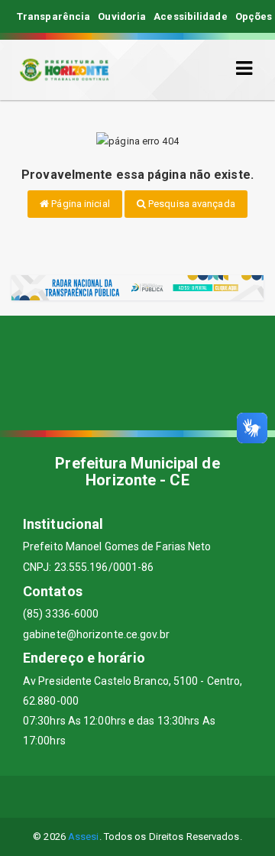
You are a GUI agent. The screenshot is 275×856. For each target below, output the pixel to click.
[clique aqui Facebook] (83, 796)
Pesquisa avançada (190, 203)
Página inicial (79, 203)
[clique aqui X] (119, 796)
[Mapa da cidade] (137, 373)
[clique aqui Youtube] (156, 796)
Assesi (83, 836)
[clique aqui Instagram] (193, 796)
